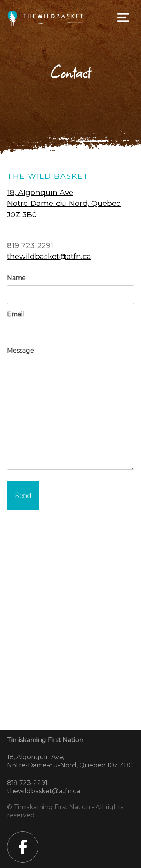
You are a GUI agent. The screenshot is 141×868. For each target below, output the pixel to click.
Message (20, 350)
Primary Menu (123, 17)
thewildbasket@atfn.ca (49, 256)
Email (15, 314)
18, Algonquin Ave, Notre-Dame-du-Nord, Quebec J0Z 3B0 (64, 203)
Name (16, 278)
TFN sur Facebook (22, 847)
